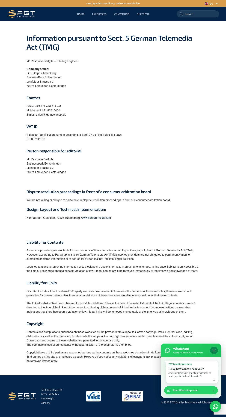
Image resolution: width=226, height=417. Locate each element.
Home (80, 14)
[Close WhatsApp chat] (214, 350)
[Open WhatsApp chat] (215, 406)
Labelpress (99, 14)
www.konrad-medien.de (96, 218)
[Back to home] (21, 14)
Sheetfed (143, 14)
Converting (121, 14)
